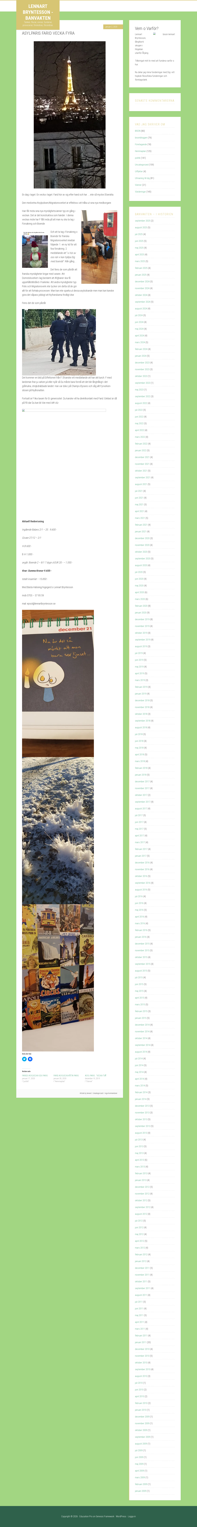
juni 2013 (139, 1146)
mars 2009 (140, 1477)
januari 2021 (140, 531)
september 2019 (142, 639)
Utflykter (139, 171)
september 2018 (142, 720)
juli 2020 (139, 572)
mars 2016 (140, 923)
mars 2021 (140, 518)
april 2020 (139, 592)
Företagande (141, 144)
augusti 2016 (141, 889)
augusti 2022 (141, 403)
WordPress (121, 1516)
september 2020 (142, 558)
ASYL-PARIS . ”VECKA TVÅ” (95, 1075)
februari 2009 (141, 1484)
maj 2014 (139, 1072)
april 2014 (139, 1078)
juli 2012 (139, 1220)
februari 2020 (141, 606)
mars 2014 (140, 1085)
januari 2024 (140, 356)
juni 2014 (139, 1065)
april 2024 (139, 335)
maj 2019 (139, 666)
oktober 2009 (141, 1430)
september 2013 (142, 1126)
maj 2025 (139, 247)
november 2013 (142, 1112)
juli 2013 (139, 1139)
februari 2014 (141, 1092)
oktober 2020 (141, 551)
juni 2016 (139, 903)
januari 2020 (140, 612)
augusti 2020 (141, 565)
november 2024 (142, 288)
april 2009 (139, 1470)
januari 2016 (140, 937)
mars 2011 (140, 1328)
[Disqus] (69, 1139)
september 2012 (142, 1207)
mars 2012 (140, 1247)
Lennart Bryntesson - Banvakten (38, 12)
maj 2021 (139, 504)
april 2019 (139, 673)
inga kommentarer (111, 1093)
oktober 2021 (141, 470)
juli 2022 (139, 410)
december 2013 (142, 1105)
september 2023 (142, 383)
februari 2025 (141, 268)
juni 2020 (139, 578)
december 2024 (142, 281)
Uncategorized (98, 1093)
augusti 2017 (141, 808)
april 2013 (139, 1160)
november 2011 (142, 1274)
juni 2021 (139, 497)
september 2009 (142, 1437)
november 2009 (142, 1423)
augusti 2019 (141, 646)
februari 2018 (141, 768)
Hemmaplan (140, 151)
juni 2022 (139, 416)
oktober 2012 (141, 1200)
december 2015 (142, 943)
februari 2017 (141, 849)
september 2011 (142, 1288)
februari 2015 (141, 1011)
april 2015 (139, 997)
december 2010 (142, 1349)
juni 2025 (139, 241)
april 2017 (139, 835)
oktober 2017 (141, 795)
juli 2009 (139, 1450)
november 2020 (142, 545)
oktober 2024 (141, 295)
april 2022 (139, 430)
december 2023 (142, 362)
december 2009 (142, 1416)
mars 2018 (140, 761)
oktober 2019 (141, 633)
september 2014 (142, 1045)
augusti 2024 (141, 308)
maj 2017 (139, 828)
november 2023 (142, 369)
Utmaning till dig (142, 178)
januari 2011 (140, 1342)
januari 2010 (140, 1410)
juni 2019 (139, 660)
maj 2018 (139, 747)
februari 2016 (141, 930)
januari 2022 (140, 450)
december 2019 (142, 619)
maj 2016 (139, 910)
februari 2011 (141, 1335)
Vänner (138, 185)
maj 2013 (139, 1153)
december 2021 (142, 457)
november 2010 (142, 1355)
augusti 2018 (141, 727)
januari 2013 (140, 1180)
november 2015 (142, 950)
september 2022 (142, 396)
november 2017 (142, 788)
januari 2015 (140, 1018)
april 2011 (139, 1322)
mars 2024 (140, 342)
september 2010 (142, 1369)
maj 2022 (139, 423)
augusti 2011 (141, 1295)
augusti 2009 (141, 1443)
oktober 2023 (141, 376)
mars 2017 (140, 842)
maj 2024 (139, 328)
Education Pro (85, 1516)
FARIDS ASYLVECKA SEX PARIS (35, 1075)
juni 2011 (139, 1308)
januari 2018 (140, 774)
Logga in (132, 1516)
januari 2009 (140, 1491)
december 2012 (142, 1187)
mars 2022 (140, 437)
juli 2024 (139, 315)
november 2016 (142, 869)
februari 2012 (141, 1254)
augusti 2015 (141, 970)
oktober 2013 (141, 1119)
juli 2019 (139, 653)
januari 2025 (140, 274)
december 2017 (142, 781)
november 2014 (142, 1031)
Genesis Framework (105, 1516)
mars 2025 (140, 261)
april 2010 (139, 1396)
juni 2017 (139, 822)
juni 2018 (139, 741)
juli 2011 (139, 1301)
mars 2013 (140, 1166)
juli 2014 (139, 1058)
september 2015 (142, 964)
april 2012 (139, 1241)
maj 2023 (139, 389)
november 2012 (142, 1193)
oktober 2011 (141, 1281)
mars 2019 (140, 680)
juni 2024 (139, 322)
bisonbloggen (141, 137)
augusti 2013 (141, 1133)
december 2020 (142, 538)
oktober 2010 (141, 1362)
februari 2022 (141, 443)
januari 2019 (140, 693)
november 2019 (142, 626)
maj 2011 (139, 1315)
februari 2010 (141, 1403)
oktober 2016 (141, 876)
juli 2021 (139, 491)
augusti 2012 (141, 1214)
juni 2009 (139, 1457)
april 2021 (139, 511)
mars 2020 (140, 599)
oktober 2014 (141, 1038)
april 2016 (139, 916)
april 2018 (139, 754)
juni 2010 (139, 1389)
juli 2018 (139, 734)
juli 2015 (139, 977)
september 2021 (142, 477)
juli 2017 (139, 815)
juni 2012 (139, 1227)
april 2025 (139, 254)
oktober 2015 (141, 957)
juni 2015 (139, 984)
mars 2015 (140, 1004)
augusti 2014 (141, 1051)
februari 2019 (141, 687)
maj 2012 (139, 1234)
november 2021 (142, 464)
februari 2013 (141, 1173)
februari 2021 (141, 524)
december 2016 (142, 862)
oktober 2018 (141, 714)
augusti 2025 (141, 227)
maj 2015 (139, 991)
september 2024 (142, 301)
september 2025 (142, 220)
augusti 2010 (141, 1376)
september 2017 (142, 801)
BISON (137, 131)
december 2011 (142, 1268)
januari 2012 (140, 1261)
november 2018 (142, 707)
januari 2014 (140, 1099)
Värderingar (140, 191)
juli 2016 (139, 896)
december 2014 (142, 1024)
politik (137, 158)
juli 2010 (139, 1383)
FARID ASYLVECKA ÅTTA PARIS (66, 1075)
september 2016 (142, 883)
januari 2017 (140, 855)
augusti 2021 (141, 484)
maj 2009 (139, 1464)
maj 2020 (139, 585)
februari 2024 (141, 349)
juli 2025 (139, 234)
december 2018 (142, 700)
